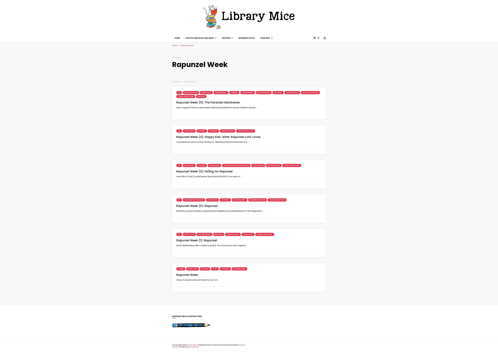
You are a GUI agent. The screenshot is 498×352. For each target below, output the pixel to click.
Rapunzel (278, 92)
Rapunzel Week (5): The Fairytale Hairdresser (208, 102)
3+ (179, 92)
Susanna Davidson (257, 200)
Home (177, 38)
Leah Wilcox (214, 165)
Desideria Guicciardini (194, 200)
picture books (264, 92)
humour (234, 92)
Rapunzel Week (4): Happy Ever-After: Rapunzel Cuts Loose (218, 137)
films (215, 269)
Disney (180, 269)
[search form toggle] (325, 38)
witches (201, 96)
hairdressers (220, 92)
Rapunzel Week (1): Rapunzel (196, 240)
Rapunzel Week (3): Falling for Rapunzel (204, 171)
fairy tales (206, 92)
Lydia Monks (258, 165)
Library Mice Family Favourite (236, 165)
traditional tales (185, 96)
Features (226, 38)
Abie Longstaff (191, 92)
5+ (179, 131)
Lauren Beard (247, 92)
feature (205, 269)
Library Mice (192, 345)
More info (265, 38)
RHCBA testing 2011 (310, 92)
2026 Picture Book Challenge (199, 38)
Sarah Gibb (248, 234)
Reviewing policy (246, 38)
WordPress (194, 347)
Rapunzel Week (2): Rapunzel (196, 206)
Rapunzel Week (292, 92)
